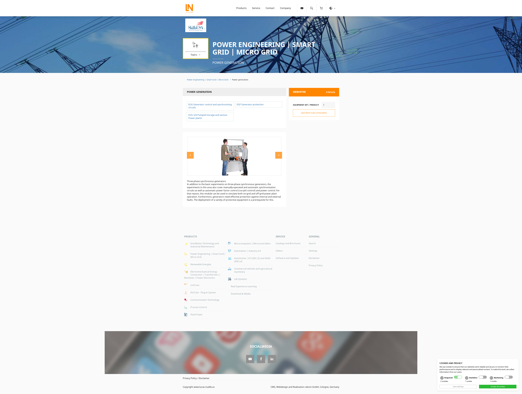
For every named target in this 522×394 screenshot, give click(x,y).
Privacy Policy (316, 265)
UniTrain (194, 285)
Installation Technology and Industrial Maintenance (204, 245)
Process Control (198, 307)
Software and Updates (287, 258)
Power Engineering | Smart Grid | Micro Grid (263, 48)
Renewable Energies (200, 264)
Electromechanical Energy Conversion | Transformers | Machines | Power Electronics (202, 274)
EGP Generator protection (250, 104)
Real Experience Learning (244, 286)
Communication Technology (204, 299)
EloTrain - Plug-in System (203, 292)
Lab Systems (240, 279)
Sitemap (313, 250)
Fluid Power (196, 314)
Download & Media (241, 293)
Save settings (458, 386)
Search (312, 243)
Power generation (228, 62)
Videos (279, 250)
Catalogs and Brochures (288, 243)
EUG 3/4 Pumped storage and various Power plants (207, 116)
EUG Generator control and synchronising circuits (210, 106)
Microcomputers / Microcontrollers (252, 243)
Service (256, 8)
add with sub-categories (314, 113)
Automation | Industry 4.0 (247, 250)
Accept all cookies (498, 386)
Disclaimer (314, 258)
